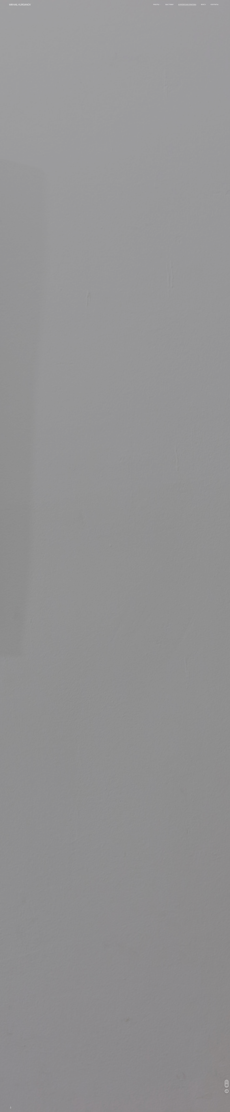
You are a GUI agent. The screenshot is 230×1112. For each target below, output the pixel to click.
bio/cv (203, 4)
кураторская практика (187, 4)
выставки (169, 4)
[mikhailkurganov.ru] (20, 5)
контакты (214, 4)
